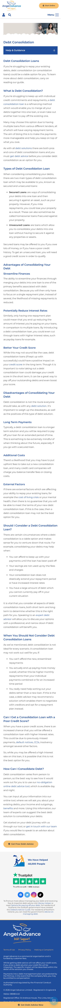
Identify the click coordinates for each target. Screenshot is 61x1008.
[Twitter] (27, 895)
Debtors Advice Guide (20, 910)
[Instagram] (34, 895)
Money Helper (44, 903)
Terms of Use (9, 950)
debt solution (39, 406)
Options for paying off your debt (25, 905)
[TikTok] (40, 895)
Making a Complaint (43, 950)
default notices (24, 742)
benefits (8, 808)
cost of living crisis (28, 497)
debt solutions (23, 148)
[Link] (11, 6)
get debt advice (19, 156)
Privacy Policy (24, 950)
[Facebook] (20, 895)
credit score (15, 364)
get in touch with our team (41, 826)
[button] (10, 14)
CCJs (36, 742)
